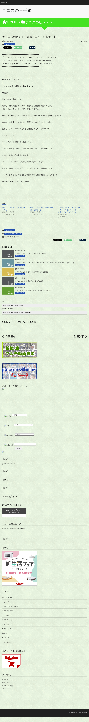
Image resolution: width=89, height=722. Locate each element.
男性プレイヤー (7, 629)
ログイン (5, 679)
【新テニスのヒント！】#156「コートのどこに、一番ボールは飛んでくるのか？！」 (70, 210)
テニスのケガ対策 (8, 611)
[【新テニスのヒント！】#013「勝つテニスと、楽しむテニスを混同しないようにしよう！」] (8, 266)
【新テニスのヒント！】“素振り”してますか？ (30, 253)
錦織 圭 (4, 633)
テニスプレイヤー (8, 620)
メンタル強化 (6, 642)
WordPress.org (6, 689)
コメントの (7, 686)
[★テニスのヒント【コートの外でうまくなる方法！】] (8, 275)
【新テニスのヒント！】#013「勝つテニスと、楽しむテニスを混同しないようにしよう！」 (46, 263)
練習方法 (18, 233)
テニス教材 (5, 615)
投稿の (6, 682)
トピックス (5, 602)
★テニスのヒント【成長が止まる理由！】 (29, 281)
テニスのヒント (9, 44)
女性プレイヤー (7, 624)
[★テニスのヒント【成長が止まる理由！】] (8, 284)
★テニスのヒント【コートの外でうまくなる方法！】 (33, 272)
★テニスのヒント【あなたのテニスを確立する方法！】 (34, 290)
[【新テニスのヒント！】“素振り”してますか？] (8, 257)
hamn (17, 237)
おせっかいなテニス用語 (10, 606)
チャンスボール (9, 233)
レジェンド (5, 638)
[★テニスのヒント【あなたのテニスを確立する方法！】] (8, 294)
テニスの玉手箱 (17, 10)
